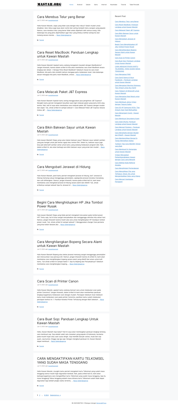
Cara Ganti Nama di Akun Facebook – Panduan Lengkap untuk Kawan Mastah (126, 80)
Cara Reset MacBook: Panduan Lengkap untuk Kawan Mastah (67, 54)
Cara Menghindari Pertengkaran (127, 168)
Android (79, 4)
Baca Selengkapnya (64, 35)
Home (71, 4)
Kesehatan (113, 4)
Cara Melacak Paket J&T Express (62, 92)
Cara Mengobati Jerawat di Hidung (63, 167)
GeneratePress (101, 403)
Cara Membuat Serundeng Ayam (127, 119)
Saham (88, 4)
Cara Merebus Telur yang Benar (61, 17)
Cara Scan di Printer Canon (57, 281)
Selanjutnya (55, 395)
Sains (96, 4)
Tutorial (123, 4)
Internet (104, 4)
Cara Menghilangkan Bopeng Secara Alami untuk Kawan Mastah (125, 52)
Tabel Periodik (134, 4)
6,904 (46, 395)
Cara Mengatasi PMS (123, 74)
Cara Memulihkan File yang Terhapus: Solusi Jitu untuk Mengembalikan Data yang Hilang (127, 173)
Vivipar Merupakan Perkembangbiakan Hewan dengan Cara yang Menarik (125, 157)
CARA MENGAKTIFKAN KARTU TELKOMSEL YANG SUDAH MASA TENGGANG (70, 360)
